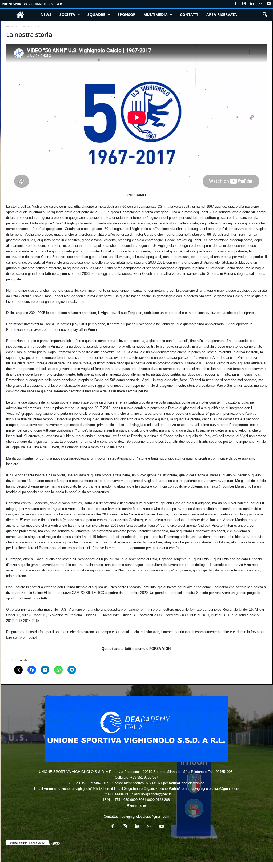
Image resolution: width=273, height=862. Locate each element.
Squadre (96, 14)
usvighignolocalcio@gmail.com (145, 817)
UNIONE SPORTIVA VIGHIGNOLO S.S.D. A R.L (32, 4)
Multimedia (155, 14)
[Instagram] (244, 4)
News (46, 14)
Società (67, 14)
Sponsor (126, 14)
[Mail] (260, 4)
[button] (265, 15)
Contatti (189, 14)
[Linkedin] (252, 4)
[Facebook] (235, 4)
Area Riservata (221, 14)
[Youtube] (269, 4)
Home (10, 26)
